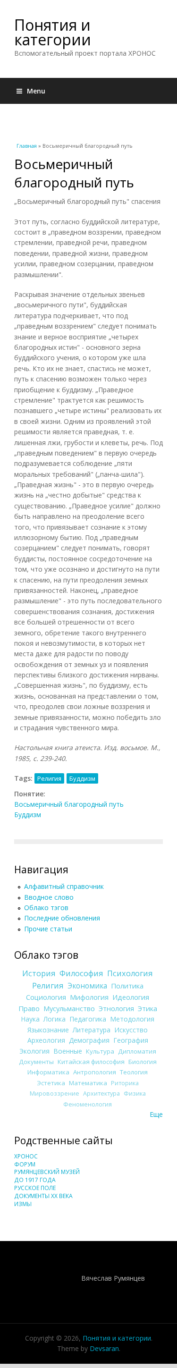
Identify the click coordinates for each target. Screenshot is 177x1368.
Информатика (48, 1072)
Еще (156, 1114)
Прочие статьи (48, 928)
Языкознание (48, 1029)
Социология (46, 997)
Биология (142, 1061)
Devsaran (104, 1348)
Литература (91, 1029)
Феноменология (87, 1104)
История (39, 973)
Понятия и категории (52, 32)
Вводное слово (49, 897)
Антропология (94, 1072)
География (130, 1040)
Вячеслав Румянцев (113, 1278)
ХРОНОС (26, 1156)
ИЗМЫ (23, 1204)
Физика (135, 1093)
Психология (130, 973)
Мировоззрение (54, 1093)
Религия (49, 778)
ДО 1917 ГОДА (35, 1180)
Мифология (89, 997)
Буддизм (82, 778)
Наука (30, 1018)
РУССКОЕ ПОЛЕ (35, 1188)
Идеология (130, 997)
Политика (127, 985)
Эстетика (51, 1083)
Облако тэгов (46, 907)
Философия (81, 973)
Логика (54, 1018)
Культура (100, 1051)
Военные (67, 1051)
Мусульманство (69, 1008)
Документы (36, 1061)
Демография (89, 1040)
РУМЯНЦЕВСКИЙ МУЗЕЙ (47, 1172)
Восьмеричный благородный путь (69, 804)
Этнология (116, 1008)
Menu (36, 90)
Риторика (125, 1083)
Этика (147, 1008)
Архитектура (101, 1093)
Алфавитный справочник (64, 886)
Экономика (87, 986)
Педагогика (87, 1018)
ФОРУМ (24, 1164)
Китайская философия (91, 1061)
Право (29, 1008)
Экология (34, 1051)
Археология (46, 1040)
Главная (27, 145)
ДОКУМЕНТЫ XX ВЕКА (43, 1196)
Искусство (131, 1029)
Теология (134, 1072)
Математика (88, 1083)
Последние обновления (62, 917)
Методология (132, 1018)
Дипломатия (137, 1051)
